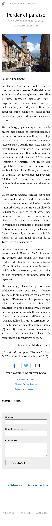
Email (37, 365)
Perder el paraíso (26, 15)
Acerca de (8, 513)
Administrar (43, 513)
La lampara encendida (22, 3)
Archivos (26, 513)
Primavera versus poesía (26, 389)
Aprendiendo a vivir (26, 379)
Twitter (26, 365)
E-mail (16, 429)
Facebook (14, 365)
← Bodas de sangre (16, 485)
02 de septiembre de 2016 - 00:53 (25, 21)
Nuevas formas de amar (26, 384)
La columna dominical (26, 26)
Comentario (11, 440)
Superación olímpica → (38, 485)
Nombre (9, 417)
